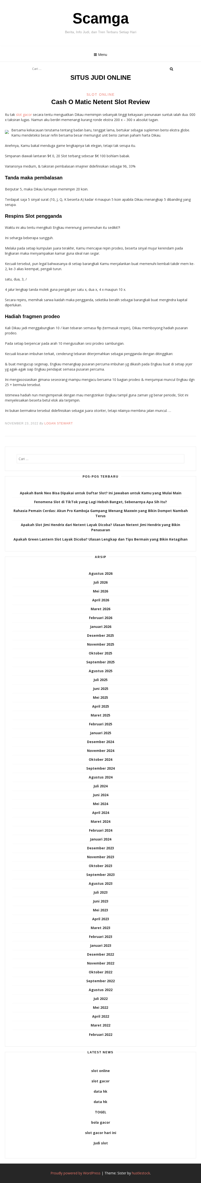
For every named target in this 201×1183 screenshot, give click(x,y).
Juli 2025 (100, 679)
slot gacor (24, 114)
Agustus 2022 (101, 989)
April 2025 (100, 706)
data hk (100, 1091)
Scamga (101, 18)
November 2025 (100, 644)
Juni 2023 (100, 901)
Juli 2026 (100, 582)
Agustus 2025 (101, 671)
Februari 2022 (100, 1034)
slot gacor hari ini (100, 1132)
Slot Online (101, 94)
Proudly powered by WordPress (75, 1173)
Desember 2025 (100, 635)
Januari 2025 (100, 733)
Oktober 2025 (100, 653)
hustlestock (141, 1173)
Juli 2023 (100, 892)
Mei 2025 (100, 697)
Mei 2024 (100, 803)
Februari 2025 (100, 724)
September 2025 (100, 662)
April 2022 (100, 1016)
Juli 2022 (100, 998)
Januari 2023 (100, 945)
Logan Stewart (58, 423)
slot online (100, 1070)
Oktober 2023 (100, 865)
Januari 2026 (100, 626)
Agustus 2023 (101, 883)
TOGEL (100, 1112)
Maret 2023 (100, 927)
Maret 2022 (100, 1025)
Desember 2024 (100, 741)
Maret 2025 (100, 715)
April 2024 (100, 812)
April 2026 (100, 600)
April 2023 (100, 919)
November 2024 (100, 750)
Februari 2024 (100, 830)
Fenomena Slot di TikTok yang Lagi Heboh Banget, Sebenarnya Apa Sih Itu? (100, 501)
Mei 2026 (100, 591)
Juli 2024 (100, 786)
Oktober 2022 (100, 972)
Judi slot (100, 1143)
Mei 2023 (100, 910)
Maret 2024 (100, 821)
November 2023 (100, 857)
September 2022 (100, 981)
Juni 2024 (100, 795)
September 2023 (100, 874)
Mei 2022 (100, 1007)
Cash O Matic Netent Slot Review (100, 102)
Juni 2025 (100, 688)
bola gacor (100, 1122)
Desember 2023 (100, 848)
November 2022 (100, 963)
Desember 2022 (100, 954)
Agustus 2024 (101, 777)
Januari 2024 (100, 839)
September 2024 (100, 768)
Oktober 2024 (100, 759)
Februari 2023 (100, 936)
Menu (102, 54)
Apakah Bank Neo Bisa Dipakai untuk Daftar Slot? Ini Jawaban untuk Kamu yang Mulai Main (100, 493)
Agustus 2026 (101, 573)
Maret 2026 (100, 609)
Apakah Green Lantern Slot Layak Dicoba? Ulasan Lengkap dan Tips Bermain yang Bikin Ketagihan (100, 539)
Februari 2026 (100, 617)
